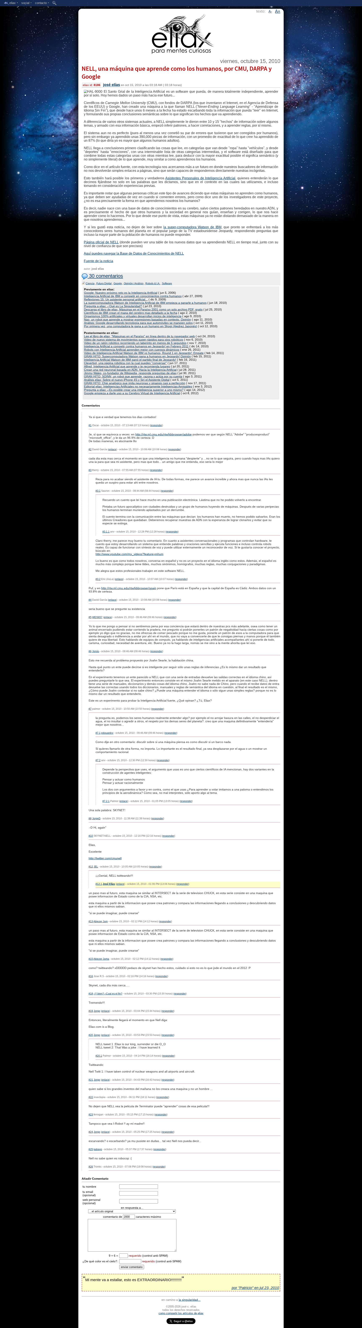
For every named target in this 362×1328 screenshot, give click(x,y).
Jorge (97, 1011)
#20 (91, 1035)
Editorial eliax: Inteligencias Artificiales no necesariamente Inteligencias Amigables (138, 386)
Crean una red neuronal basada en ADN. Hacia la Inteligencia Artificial (130, 369)
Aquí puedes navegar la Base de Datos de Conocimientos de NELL (134, 253)
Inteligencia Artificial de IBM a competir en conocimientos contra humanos (133, 296)
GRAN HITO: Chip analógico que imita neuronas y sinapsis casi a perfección (134, 383)
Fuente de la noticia (98, 261)
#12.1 (99, 884)
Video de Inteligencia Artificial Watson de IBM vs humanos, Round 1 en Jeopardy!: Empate (144, 353)
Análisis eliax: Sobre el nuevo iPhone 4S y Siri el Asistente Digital (126, 379)
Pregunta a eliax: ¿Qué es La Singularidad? (113, 306)
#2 (90, 449)
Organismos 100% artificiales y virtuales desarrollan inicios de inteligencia (132, 316)
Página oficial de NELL (101, 242)
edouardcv (107, 732)
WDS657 (97, 617)
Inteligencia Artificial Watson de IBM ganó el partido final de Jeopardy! (130, 359)
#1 (90, 425)
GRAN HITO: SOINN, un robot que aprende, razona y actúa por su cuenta (133, 376)
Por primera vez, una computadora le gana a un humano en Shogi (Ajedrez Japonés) (140, 326)
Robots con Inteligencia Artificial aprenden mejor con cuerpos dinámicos (131, 349)
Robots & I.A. (152, 283)
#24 (91, 1131)
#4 (90, 599)
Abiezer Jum (100, 921)
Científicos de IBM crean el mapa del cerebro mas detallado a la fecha (130, 312)
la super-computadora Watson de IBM (192, 227)
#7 (90, 708)
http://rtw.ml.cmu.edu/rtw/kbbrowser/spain (128, 588)
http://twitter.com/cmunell (105, 858)
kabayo (98, 1149)
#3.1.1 (106, 531)
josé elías (111, 85)
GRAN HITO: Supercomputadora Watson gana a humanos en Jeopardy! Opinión (137, 356)
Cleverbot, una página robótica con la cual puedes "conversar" (125, 363)
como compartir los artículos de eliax (181, 1313)
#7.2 (98, 760)
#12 (91, 866)
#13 (91, 921)
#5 (90, 617)
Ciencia (90, 283)
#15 (91, 958)
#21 (91, 1079)
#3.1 (98, 490)
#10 (91, 835)
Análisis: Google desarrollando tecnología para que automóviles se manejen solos (138, 323)
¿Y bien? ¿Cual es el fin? (108, 993)
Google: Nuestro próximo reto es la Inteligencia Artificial (120, 292)
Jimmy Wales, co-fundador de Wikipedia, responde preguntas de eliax (130, 373)
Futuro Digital (104, 283)
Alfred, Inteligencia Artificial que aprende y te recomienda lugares (127, 366)
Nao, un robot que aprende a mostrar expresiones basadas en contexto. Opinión (137, 319)
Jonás (95, 651)
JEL (96, 866)
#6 (90, 651)
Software (167, 283)
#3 (90, 470)
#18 (91, 993)
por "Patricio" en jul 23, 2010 (255, 1288)
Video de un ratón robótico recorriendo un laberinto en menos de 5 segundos (135, 343)
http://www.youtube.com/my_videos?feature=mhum (129, 554)
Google (118, 283)
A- (270, 11)
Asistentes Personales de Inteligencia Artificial (200, 178)
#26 (91, 1166)
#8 (90, 818)
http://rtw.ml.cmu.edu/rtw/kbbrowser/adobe (163, 434)
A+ (277, 11)
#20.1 (99, 1055)
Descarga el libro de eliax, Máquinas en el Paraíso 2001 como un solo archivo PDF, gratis (143, 309)
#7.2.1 (106, 801)
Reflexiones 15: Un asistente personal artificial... (116, 299)
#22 (91, 1097)
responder (156, 425)
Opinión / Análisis (134, 283)
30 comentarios (105, 276)
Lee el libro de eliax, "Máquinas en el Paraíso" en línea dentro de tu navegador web (139, 336)
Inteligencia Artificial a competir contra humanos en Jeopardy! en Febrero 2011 (136, 346)
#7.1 (98, 732)
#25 (91, 1149)
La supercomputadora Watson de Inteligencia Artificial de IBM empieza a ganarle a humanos (145, 302)
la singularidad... (189, 1299)
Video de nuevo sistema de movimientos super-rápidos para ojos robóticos (133, 339)
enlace (112, 449)
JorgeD (96, 818)
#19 (91, 1011)
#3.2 (98, 579)
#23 (91, 1114)
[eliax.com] (181, 33)
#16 (91, 976)
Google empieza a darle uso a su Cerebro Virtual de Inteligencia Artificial (132, 393)
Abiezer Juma (101, 958)
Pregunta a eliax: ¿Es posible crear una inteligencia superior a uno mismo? (134, 389)
